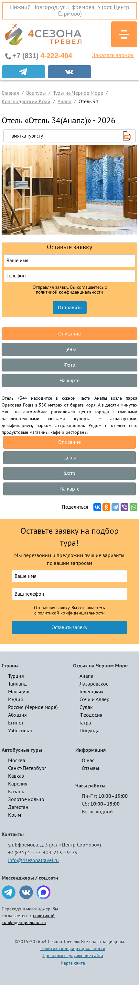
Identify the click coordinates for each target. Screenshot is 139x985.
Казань (16, 792)
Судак (86, 707)
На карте (69, 380)
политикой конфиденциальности (69, 292)
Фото (69, 365)
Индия (15, 699)
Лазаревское (94, 684)
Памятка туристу (25, 136)
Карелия (17, 784)
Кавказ (16, 776)
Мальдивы (20, 692)
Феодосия (91, 715)
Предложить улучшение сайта (73, 955)
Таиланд (17, 684)
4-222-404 (42, 56)
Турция (16, 676)
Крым (14, 815)
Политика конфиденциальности (72, 948)
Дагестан (18, 807)
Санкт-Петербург (27, 768)
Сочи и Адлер (95, 699)
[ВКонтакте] (97, 507)
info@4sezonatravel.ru (33, 860)
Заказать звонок (113, 55)
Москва (16, 760)
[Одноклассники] (106, 507)
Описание (69, 334)
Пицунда (90, 731)
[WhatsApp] (133, 507)
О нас (88, 760)
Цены (69, 349)
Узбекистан (21, 731)
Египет (15, 723)
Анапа (86, 676)
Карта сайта (73, 963)
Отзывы (90, 768)
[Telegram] (115, 507)
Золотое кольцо (26, 799)
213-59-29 (65, 853)
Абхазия (17, 715)
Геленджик (92, 692)
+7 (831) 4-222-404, (30, 853)
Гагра (85, 723)
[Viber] (124, 507)
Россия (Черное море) (33, 707)
